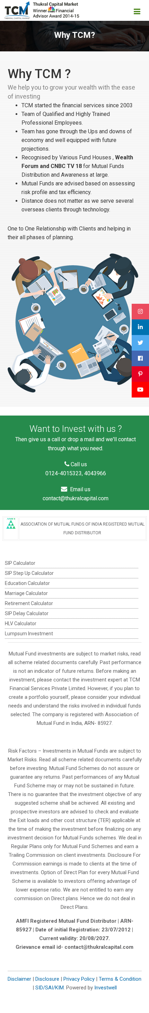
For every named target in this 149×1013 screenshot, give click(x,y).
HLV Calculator (20, 623)
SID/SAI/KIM (49, 988)
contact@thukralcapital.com (75, 498)
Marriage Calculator (26, 593)
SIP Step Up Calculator (29, 573)
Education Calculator (27, 583)
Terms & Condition (120, 979)
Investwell (105, 988)
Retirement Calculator (29, 603)
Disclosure (47, 979)
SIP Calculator (20, 563)
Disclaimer (19, 979)
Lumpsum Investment (29, 633)
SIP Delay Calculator (27, 613)
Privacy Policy (79, 979)
